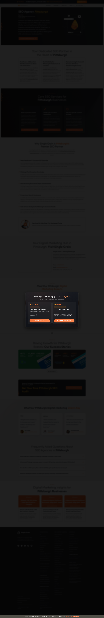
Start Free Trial (39, 320)
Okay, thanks (76, 616)
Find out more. (69, 616)
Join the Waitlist (64, 320)
